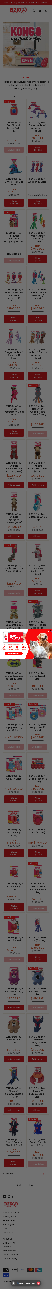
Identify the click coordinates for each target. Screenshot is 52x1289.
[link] (26, 644)
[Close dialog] (50, 630)
